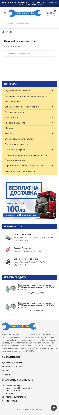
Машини (9, 133)
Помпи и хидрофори (15, 149)
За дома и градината (15, 112)
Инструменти (11, 117)
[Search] (53, 23)
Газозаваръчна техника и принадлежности (26, 96)
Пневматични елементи (16, 144)
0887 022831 (11, 401)
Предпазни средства (15, 160)
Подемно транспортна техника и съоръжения (27, 155)
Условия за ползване (12, 366)
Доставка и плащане (12, 362)
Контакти (6, 375)
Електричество (12, 101)
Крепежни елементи (15, 123)
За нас (5, 370)
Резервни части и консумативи (20, 171)
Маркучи (9, 128)
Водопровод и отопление (17, 91)
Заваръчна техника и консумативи (22, 107)
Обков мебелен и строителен (19, 139)
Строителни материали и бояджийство (24, 165)
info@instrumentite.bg (15, 397)
